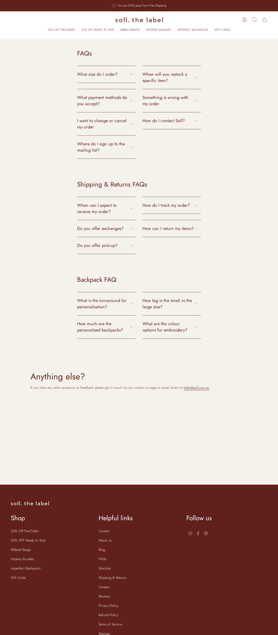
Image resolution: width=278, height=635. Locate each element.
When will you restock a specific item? (164, 77)
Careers (104, 586)
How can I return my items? (168, 228)
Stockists (105, 568)
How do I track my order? (166, 205)
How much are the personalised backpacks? (100, 327)
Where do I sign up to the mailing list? (101, 147)
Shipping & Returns (112, 577)
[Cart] (265, 19)
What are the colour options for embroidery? (164, 327)
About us (105, 540)
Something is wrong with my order (165, 100)
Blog (102, 549)
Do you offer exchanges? (100, 228)
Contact (104, 530)
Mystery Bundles (22, 558)
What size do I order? (97, 74)
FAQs (102, 558)
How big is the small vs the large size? (167, 303)
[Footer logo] (30, 503)
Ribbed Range (21, 549)
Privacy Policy (108, 605)
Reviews (104, 596)
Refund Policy (108, 614)
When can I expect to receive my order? (97, 208)
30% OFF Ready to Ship (28, 540)
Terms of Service (110, 624)
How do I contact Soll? (163, 121)
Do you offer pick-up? (97, 245)
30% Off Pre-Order (24, 530)
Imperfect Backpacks (25, 568)
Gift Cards (18, 577)
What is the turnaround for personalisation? (102, 303)
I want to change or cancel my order (102, 124)
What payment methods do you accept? (102, 100)
